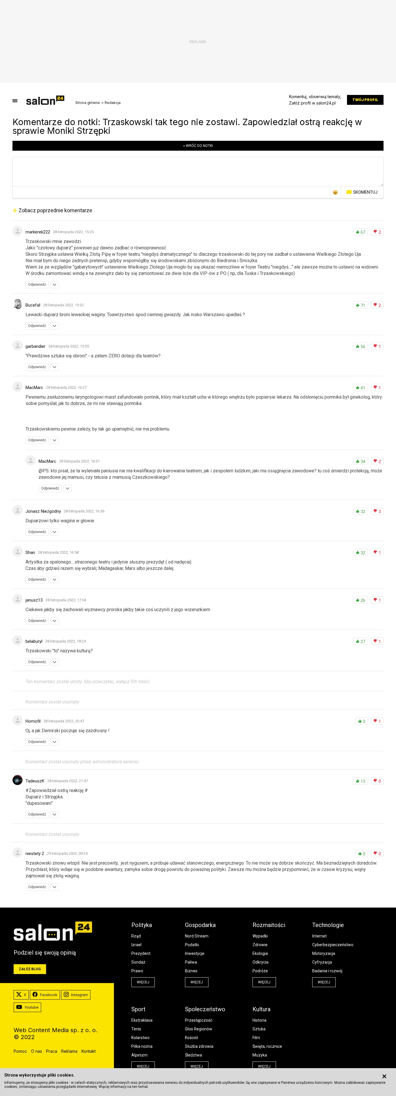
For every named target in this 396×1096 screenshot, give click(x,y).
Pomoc (20, 1051)
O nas (36, 1051)
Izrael (136, 944)
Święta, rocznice (267, 1046)
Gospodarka (200, 925)
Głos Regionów (198, 1029)
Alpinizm (139, 1055)
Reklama (69, 1051)
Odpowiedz (37, 284)
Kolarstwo (140, 1037)
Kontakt (88, 1051)
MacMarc (34, 387)
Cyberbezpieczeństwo (332, 944)
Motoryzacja (323, 953)
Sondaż (138, 962)
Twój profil (365, 100)
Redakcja (113, 103)
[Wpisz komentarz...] (198, 171)
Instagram (79, 995)
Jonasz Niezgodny (43, 511)
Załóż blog (30, 969)
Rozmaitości (269, 925)
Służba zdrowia (199, 1046)
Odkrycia (260, 962)
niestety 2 (35, 853)
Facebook (48, 995)
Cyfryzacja (322, 962)
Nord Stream (196, 936)
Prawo (137, 971)
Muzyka (260, 1055)
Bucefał (33, 305)
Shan (30, 552)
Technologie (328, 925)
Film (256, 1037)
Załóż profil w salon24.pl (312, 102)
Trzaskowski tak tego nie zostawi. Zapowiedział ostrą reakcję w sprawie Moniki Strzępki (187, 126)
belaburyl (34, 641)
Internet (319, 936)
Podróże (260, 971)
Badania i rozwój (327, 971)
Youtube (31, 1007)
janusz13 (34, 600)
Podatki (192, 944)
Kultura (261, 1009)
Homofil (33, 721)
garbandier (36, 346)
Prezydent (140, 953)
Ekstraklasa (141, 1020)
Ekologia (260, 953)
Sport (138, 1009)
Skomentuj (365, 192)
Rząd (136, 936)
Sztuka (259, 1029)
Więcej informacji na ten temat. (124, 1087)
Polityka (141, 925)
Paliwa (191, 962)
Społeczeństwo (205, 1009)
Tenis (136, 1029)
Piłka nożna (141, 1046)
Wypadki (260, 936)
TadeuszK (35, 781)
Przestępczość (198, 1020)
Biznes (191, 971)
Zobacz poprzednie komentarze (52, 210)
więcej (143, 982)
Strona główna (87, 103)
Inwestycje (194, 953)
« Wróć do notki (198, 146)
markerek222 (38, 232)
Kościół (191, 1037)
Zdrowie (260, 944)
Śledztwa (193, 1055)
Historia (259, 1020)
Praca (51, 1051)
